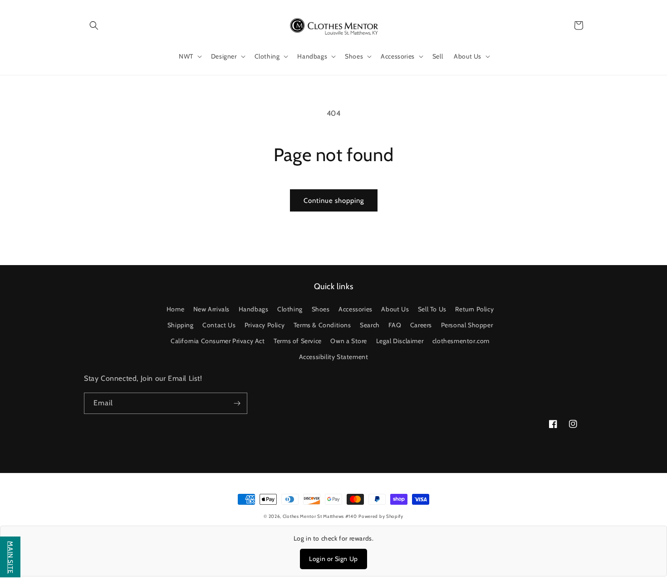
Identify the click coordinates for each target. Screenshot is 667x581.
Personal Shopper (467, 325)
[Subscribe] (237, 403)
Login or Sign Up (333, 559)
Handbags (254, 309)
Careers (421, 325)
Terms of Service (298, 341)
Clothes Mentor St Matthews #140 (320, 516)
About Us (395, 309)
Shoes (321, 309)
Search (370, 325)
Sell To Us (432, 309)
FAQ (394, 325)
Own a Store (348, 341)
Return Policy (474, 309)
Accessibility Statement (333, 357)
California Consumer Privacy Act (218, 341)
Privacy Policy (264, 325)
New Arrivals (211, 309)
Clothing (290, 309)
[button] (94, 25)
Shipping (180, 325)
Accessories (355, 309)
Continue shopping (334, 201)
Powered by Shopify (380, 516)
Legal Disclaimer (400, 341)
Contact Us (218, 325)
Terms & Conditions (322, 325)
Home (175, 309)
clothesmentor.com (461, 341)
